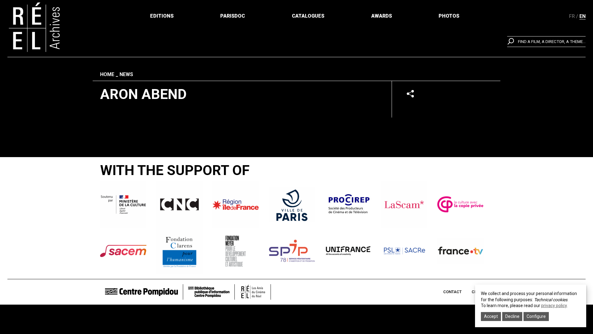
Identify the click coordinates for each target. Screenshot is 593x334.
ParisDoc (232, 16)
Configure (536, 316)
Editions (162, 16)
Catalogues (308, 16)
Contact (452, 291)
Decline (512, 316)
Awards (381, 16)
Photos (449, 16)
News (126, 74)
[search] (546, 41)
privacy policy (554, 305)
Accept (491, 316)
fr (572, 16)
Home (107, 74)
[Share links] (410, 93)
